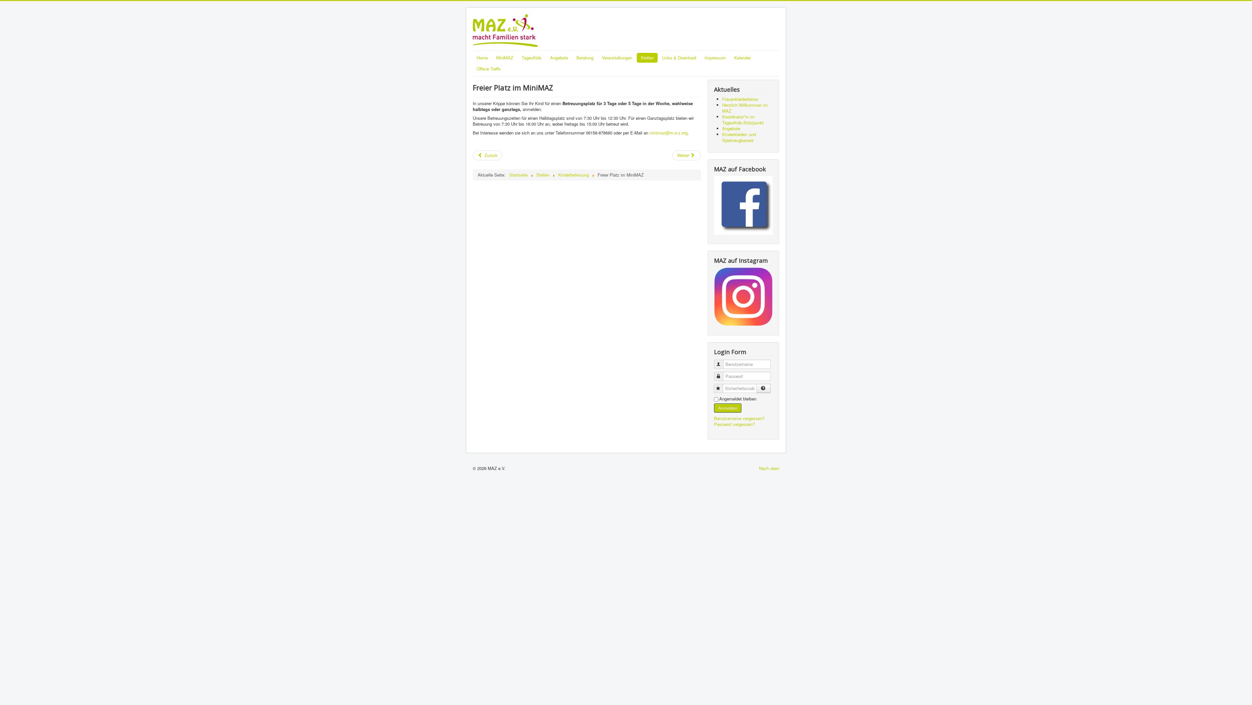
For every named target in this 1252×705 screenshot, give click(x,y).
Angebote (559, 58)
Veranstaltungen (617, 58)
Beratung (584, 58)
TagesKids (532, 58)
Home (482, 58)
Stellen (647, 58)
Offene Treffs (489, 69)
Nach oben (769, 468)
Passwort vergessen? (734, 424)
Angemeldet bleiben (737, 399)
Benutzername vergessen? (739, 418)
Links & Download (679, 58)
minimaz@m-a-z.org (668, 133)
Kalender (742, 58)
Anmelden (727, 408)
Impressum (715, 58)
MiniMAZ (504, 58)
